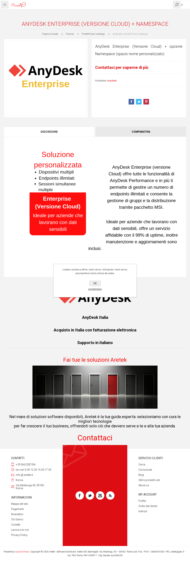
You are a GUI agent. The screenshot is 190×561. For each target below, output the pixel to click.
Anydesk (112, 80)
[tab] (49, 132)
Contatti (15, 524)
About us (143, 485)
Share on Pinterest (146, 101)
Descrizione (49, 131)
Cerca (141, 464)
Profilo (142, 500)
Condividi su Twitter (139, 101)
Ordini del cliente (147, 506)
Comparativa (141, 131)
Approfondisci (95, 289)
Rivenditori (17, 514)
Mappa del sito (19, 503)
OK (95, 283)
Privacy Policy (19, 535)
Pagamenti (17, 509)
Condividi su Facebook (131, 101)
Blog (141, 474)
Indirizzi (142, 511)
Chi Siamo (17, 519)
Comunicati (145, 469)
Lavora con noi (20, 529)
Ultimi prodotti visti (149, 480)
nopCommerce (22, 551)
